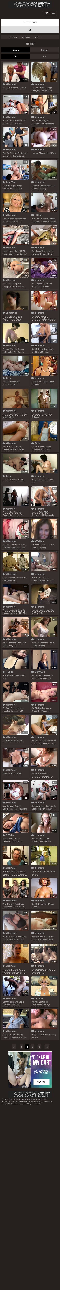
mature (15, 87)
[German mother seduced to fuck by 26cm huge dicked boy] (16, 529)
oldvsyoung (41, 188)
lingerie (45, 381)
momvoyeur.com (30, 1094)
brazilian (18, 120)
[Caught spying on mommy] (44, 529)
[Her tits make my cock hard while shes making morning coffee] (44, 496)
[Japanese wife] (16, 561)
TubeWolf (10, 182)
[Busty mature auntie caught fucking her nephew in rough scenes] (16, 170)
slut (24, 972)
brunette (19, 316)
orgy (50, 414)
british (12, 316)
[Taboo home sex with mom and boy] (44, 790)
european (15, 874)
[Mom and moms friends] (16, 888)
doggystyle (36, 90)
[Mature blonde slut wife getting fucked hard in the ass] (44, 202)
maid (25, 218)
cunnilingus (19, 904)
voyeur (19, 123)
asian (5, 577)
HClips (38, 215)
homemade (49, 123)
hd (10, 87)
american (35, 936)
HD (44, 56)
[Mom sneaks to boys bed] (16, 627)
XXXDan (39, 541)
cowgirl (49, 87)
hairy (11, 218)
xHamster (10, 84)
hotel (5, 352)
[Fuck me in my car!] (30, 1069)
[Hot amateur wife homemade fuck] (44, 137)
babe (12, 120)
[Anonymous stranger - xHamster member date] (16, 953)
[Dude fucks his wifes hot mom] (44, 855)
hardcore (42, 185)
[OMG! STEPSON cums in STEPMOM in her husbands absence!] (16, 920)
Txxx (8, 378)
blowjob (52, 218)
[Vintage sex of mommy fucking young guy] (44, 1018)
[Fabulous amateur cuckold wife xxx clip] (16, 463)
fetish (48, 544)
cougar (24, 153)
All (15, 56)
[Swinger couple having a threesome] (44, 953)
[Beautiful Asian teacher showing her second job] (16, 823)
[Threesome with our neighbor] (16, 366)
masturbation (42, 479)
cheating (17, 512)
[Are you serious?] (16, 137)
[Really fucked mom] (16, 986)
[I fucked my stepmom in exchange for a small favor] (44, 300)
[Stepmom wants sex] (44, 72)
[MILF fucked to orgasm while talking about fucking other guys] (16, 300)
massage (35, 678)
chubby (41, 316)
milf (20, 87)
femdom (20, 708)
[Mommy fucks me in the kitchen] (44, 333)
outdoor (12, 254)
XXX (37, 37)
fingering (6, 773)
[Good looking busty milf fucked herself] (44, 986)
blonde (6, 87)
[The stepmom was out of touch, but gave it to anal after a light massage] (44, 659)
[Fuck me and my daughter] (44, 431)
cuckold (6, 156)
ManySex (39, 672)
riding (53, 221)
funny (11, 251)
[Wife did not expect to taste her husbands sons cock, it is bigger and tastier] (44, 920)
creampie (46, 251)
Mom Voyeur (30, 4)
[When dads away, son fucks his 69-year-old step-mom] (16, 72)
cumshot (6, 874)
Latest (44, 49)
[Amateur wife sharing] (44, 823)
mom (24, 87)
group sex (36, 449)
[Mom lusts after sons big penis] (16, 692)
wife (54, 153)
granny (35, 185)
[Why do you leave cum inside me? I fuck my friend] (44, 235)
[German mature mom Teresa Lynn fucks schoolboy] (44, 692)
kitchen (44, 349)
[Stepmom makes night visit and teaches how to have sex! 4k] (16, 104)
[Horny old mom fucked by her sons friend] (44, 170)
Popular (16, 49)
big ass (47, 120)
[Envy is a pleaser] (16, 855)
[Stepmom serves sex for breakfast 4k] (44, 757)
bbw (33, 577)
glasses (6, 188)
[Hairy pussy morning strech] (16, 757)
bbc (4, 153)
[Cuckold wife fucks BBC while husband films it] (16, 398)
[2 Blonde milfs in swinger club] (44, 398)
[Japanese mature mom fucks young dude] (44, 627)
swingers (35, 417)
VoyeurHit (11, 312)
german (14, 544)
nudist (5, 254)
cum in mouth (19, 871)
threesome (7, 384)
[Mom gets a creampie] (44, 561)
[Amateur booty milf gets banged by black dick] (16, 496)
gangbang (14, 808)
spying (43, 547)
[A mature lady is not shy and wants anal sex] (16, 268)
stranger (23, 254)
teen (23, 547)
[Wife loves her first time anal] (16, 659)
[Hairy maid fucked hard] (16, 202)
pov (14, 123)
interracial (17, 156)
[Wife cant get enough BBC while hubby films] (16, 790)
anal (41, 120)
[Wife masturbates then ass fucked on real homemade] (44, 594)
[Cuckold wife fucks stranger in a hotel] (16, 333)
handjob (6, 711)
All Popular (26, 37)
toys (37, 613)
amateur (6, 120)
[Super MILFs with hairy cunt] (44, 463)
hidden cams (15, 319)
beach (5, 251)
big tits (17, 153)
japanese (19, 577)
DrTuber (10, 835)
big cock (35, 87)
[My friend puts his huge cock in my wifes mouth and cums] (16, 594)
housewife (13, 1001)
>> (47, 1046)
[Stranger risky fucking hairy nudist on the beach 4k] (16, 235)
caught (12, 185)
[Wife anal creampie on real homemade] (16, 431)
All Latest (13, 37)
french (50, 740)
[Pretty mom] (44, 888)
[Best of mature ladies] (44, 366)
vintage (35, 874)
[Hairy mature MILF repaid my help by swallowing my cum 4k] (16, 1018)
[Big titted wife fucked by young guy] (16, 725)
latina (42, 254)
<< (14, 1046)
